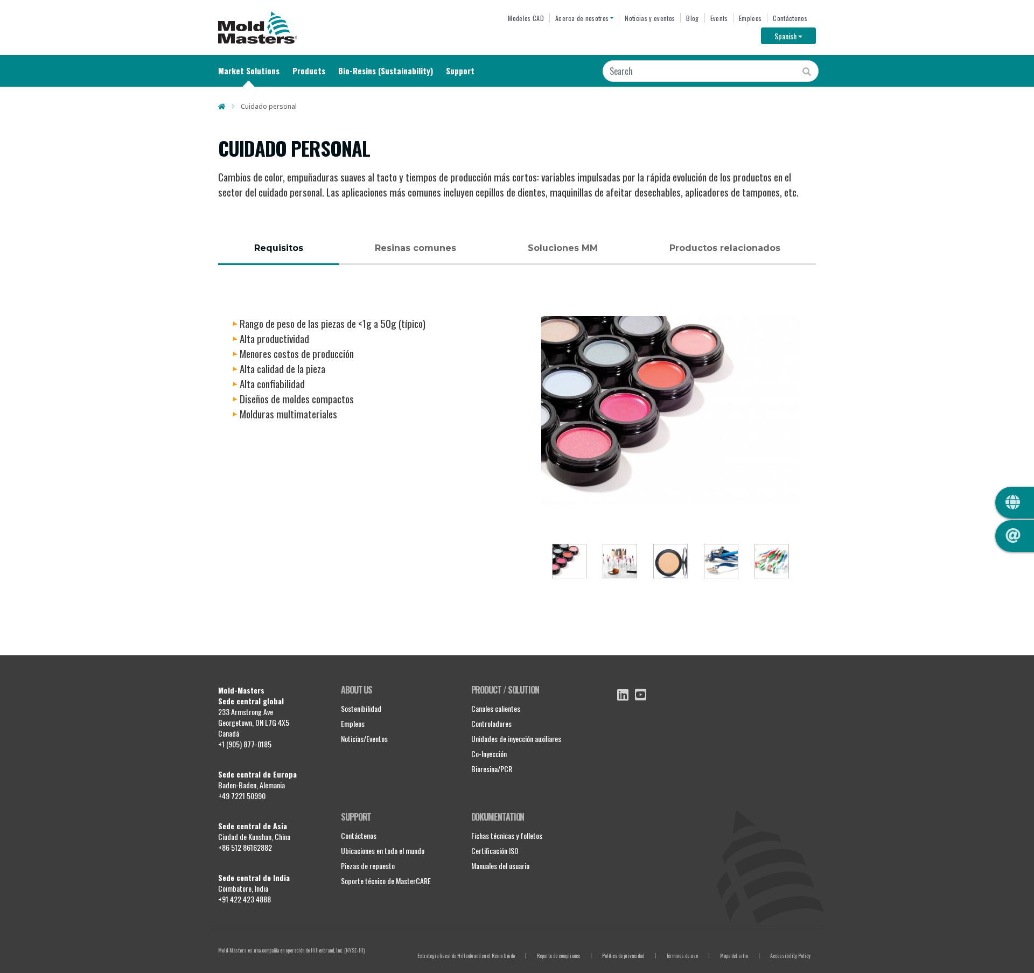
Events (719, 18)
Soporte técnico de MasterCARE (386, 880)
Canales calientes (495, 708)
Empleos (750, 18)
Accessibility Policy (790, 955)
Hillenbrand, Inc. (327, 950)
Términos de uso (682, 955)
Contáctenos (790, 18)
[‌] (623, 694)
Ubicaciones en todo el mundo (382, 850)
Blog (692, 18)
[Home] (257, 27)
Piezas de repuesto (368, 865)
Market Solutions (249, 70)
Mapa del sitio (734, 955)
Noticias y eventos (650, 18)
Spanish (795, 35)
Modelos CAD (526, 18)
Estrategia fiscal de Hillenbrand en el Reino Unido (466, 955)
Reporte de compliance (558, 955)
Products (308, 70)
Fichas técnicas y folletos (506, 835)
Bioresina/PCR (491, 768)
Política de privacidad (623, 955)
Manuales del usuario (500, 865)
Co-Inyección (489, 753)
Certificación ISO (495, 850)
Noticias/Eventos (364, 738)
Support (460, 70)
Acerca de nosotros (582, 18)
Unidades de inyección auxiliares (516, 738)
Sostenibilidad (361, 708)
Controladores (491, 723)
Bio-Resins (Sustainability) (385, 70)
